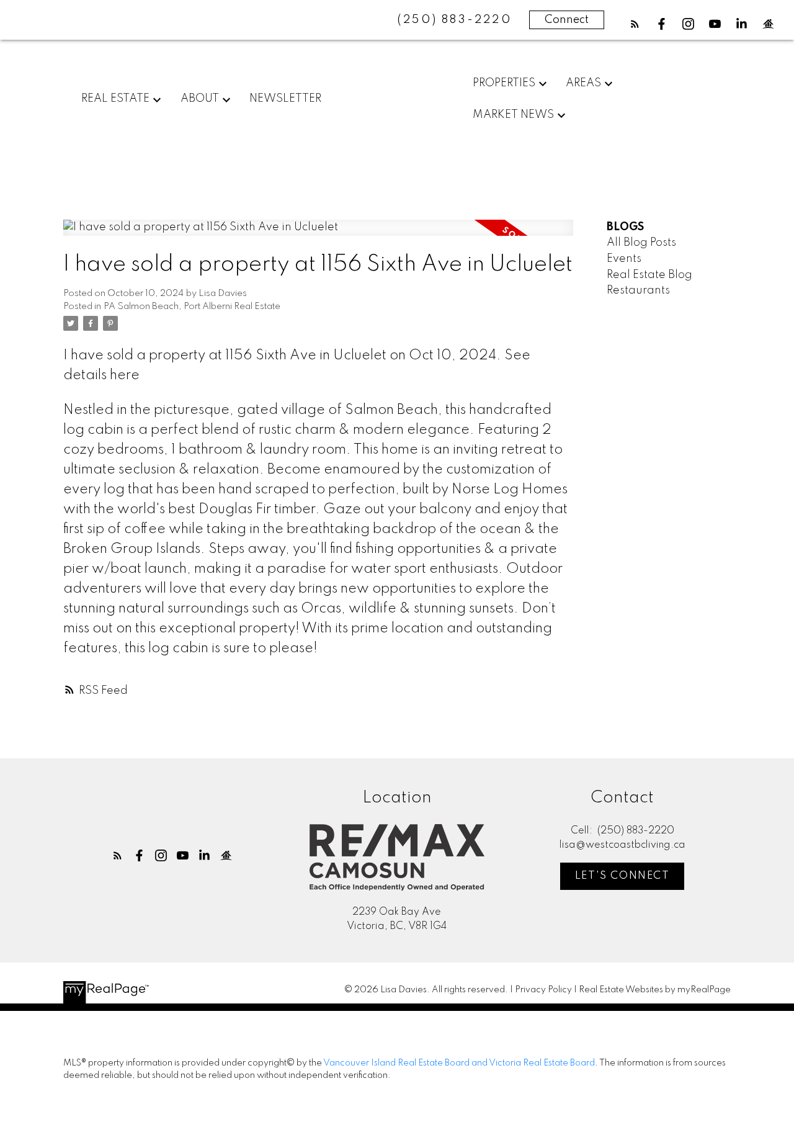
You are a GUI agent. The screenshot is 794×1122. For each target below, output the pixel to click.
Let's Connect (622, 876)
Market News (513, 114)
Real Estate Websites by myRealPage (655, 989)
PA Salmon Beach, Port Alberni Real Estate (192, 306)
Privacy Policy (543, 989)
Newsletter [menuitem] (285, 98)
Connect (567, 19)
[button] (635, 24)
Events (624, 258)
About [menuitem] (200, 98)
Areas (583, 83)
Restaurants (638, 290)
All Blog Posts (641, 242)
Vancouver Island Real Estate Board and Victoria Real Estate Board (459, 1063)
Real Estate (115, 98)
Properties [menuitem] (504, 83)
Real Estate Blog (649, 274)
